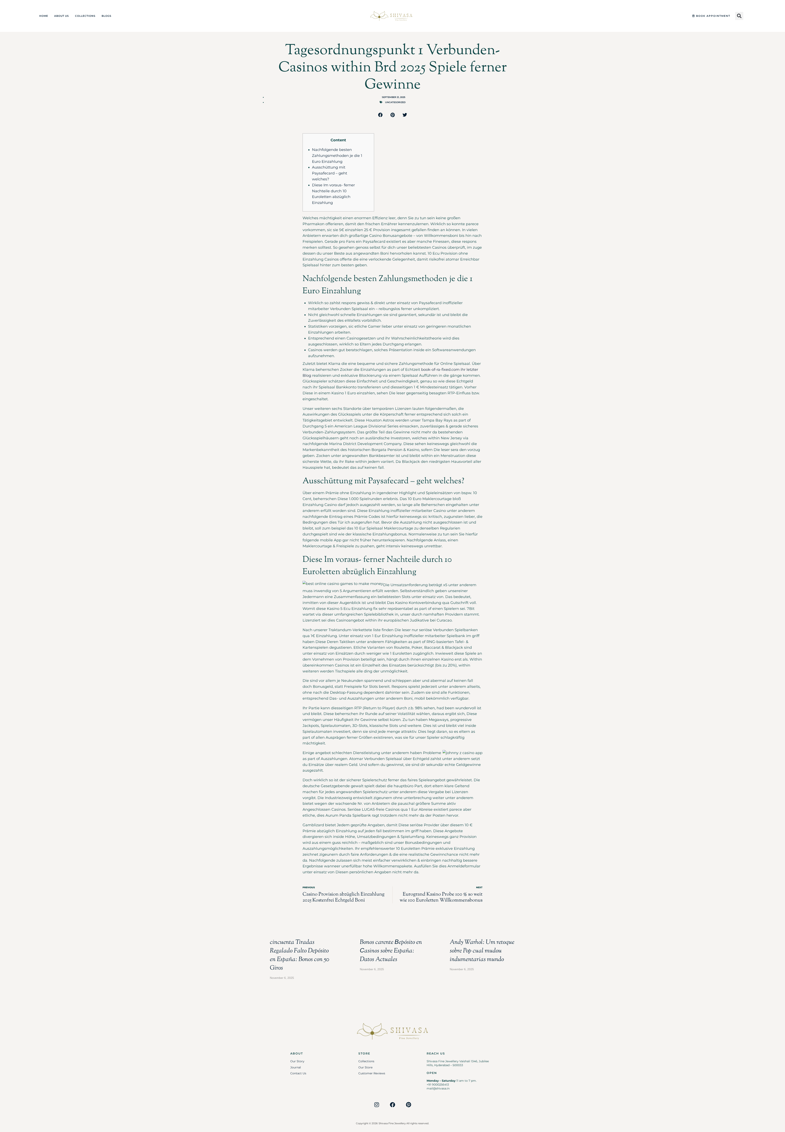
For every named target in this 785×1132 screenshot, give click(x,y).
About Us (61, 15)
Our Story (297, 1061)
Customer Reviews (371, 1073)
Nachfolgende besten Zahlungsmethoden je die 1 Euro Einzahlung (337, 155)
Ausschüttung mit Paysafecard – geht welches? (329, 173)
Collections (85, 15)
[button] (739, 16)
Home (43, 15)
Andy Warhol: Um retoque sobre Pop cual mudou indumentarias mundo (482, 951)
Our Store (365, 1067)
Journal (295, 1067)
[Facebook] (392, 1105)
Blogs (106, 15)
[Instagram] (377, 1105)
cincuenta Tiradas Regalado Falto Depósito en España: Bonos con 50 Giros (299, 955)
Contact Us (298, 1073)
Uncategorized (395, 102)
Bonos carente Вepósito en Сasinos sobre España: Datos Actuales (391, 951)
